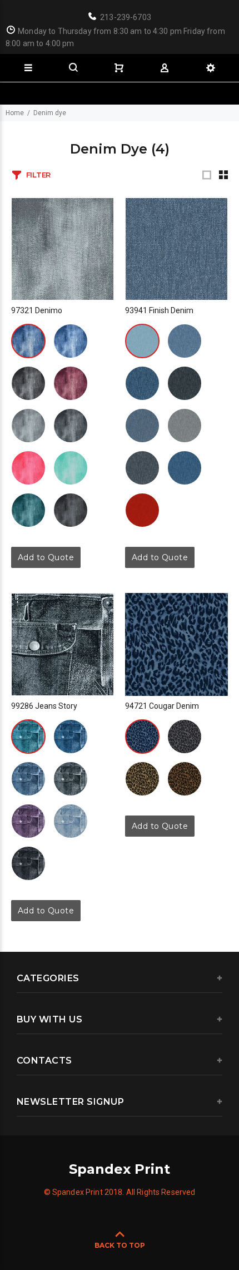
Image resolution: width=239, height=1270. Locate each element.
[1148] (184, 468)
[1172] (142, 510)
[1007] (70, 383)
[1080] (142, 778)
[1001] (28, 341)
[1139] (184, 425)
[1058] (70, 510)
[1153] (142, 468)
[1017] (70, 778)
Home (15, 113)
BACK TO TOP (119, 1245)
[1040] (70, 468)
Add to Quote (46, 557)
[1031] (70, 425)
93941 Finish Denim (159, 310)
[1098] (184, 778)
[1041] (28, 863)
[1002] (70, 341)
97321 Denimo (36, 310)
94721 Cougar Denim (162, 705)
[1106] (142, 425)
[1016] (184, 341)
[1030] (28, 425)
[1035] (28, 468)
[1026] (28, 510)
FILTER (38, 174)
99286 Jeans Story (44, 705)
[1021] (70, 821)
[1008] (142, 383)
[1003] (28, 383)
